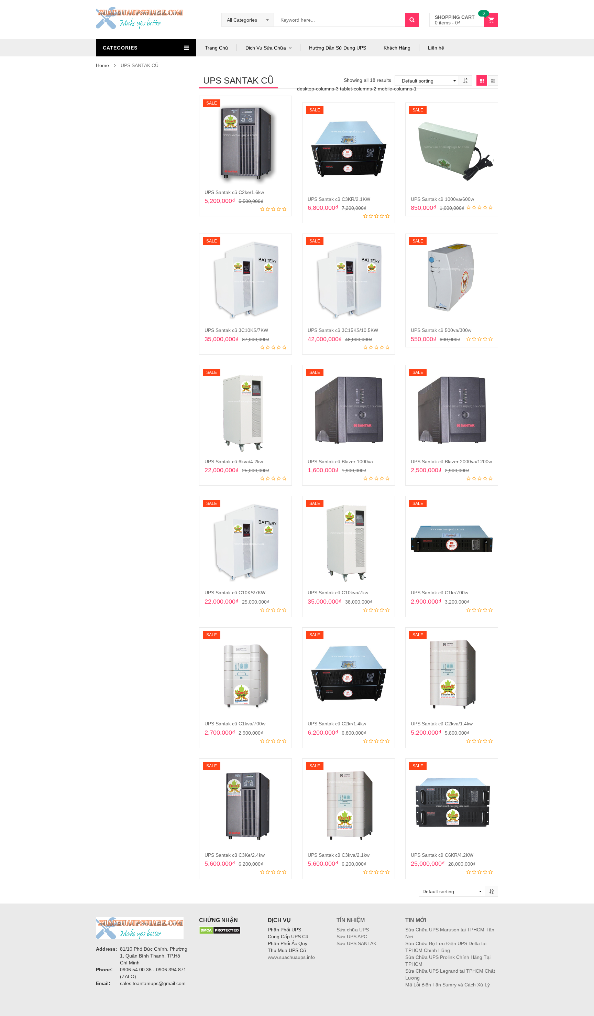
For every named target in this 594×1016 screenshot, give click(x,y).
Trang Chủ (216, 48)
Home (102, 65)
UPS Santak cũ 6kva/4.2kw (234, 461)
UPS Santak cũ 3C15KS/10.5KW (343, 330)
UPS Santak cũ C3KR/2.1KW (339, 199)
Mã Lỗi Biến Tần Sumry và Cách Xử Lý (447, 984)
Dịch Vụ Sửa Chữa (265, 48)
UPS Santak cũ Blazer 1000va (340, 461)
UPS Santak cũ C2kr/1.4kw (337, 723)
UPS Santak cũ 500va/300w (441, 330)
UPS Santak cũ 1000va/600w (442, 199)
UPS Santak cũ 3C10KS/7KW (236, 330)
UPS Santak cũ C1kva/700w (235, 723)
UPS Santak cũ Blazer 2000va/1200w (451, 461)
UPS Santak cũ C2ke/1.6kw (234, 192)
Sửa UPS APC (352, 936)
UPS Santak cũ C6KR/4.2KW (442, 855)
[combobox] (248, 20)
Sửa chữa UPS (353, 929)
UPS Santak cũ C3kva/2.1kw (339, 855)
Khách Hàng (397, 48)
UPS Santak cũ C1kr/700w (439, 592)
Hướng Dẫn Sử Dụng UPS (337, 48)
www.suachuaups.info (291, 957)
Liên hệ (436, 48)
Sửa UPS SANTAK (356, 943)
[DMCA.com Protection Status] (220, 930)
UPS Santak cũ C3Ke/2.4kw (235, 855)
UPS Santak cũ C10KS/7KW (235, 592)
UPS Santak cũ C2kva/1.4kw (442, 723)
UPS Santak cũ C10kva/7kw (338, 592)
